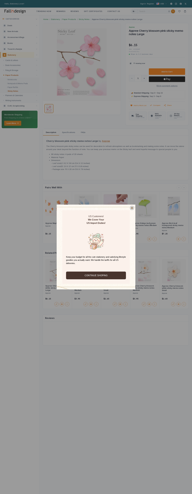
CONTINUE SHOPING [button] (96, 275)
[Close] (132, 208)
